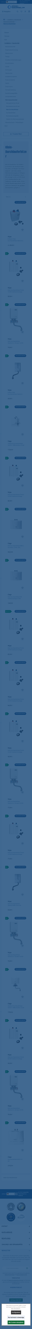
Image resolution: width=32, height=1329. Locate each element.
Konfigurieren (16, 1312)
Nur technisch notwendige (16, 1317)
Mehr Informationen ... (16, 1308)
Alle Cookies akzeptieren (16, 1322)
